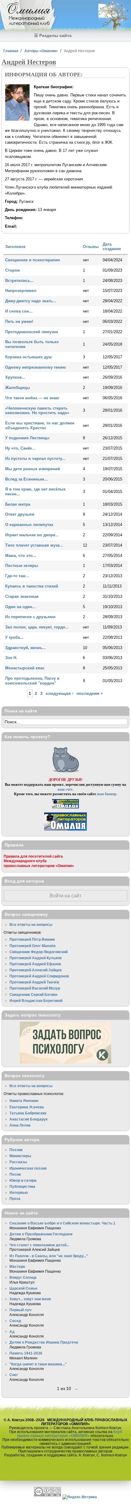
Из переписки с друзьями (30, 617)
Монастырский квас (24, 668)
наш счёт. (65, 789)
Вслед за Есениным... (26, 479)
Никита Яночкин (23, 1101)
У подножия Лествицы (27, 438)
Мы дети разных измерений (32, 469)
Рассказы (18, 1162)
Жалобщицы (17, 387)
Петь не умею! (19, 321)
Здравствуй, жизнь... (25, 647)
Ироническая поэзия (28, 1168)
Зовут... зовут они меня (30, 1299)
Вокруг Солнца (23, 1277)
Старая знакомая (22, 596)
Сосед (15, 1321)
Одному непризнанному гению (35, 367)
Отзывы (91, 246)
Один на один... (20, 606)
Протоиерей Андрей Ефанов (35, 964)
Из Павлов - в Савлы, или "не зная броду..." (48, 1256)
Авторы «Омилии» (41, 51)
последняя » (89, 693)
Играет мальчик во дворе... (32, 535)
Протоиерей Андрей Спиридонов (39, 976)
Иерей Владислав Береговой (35, 1001)
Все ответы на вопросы (30, 924)
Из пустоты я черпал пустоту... (35, 458)
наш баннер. (107, 793)
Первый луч (20, 1310)
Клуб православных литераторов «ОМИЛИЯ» (69, 1434)
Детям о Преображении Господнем (41, 1234)
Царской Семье (23, 1288)
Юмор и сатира (23, 1180)
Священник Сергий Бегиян (33, 994)
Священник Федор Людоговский (38, 952)
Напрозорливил (20, 290)
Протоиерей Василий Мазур (34, 988)
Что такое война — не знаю (32, 398)
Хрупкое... (15, 377)
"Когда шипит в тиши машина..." (38, 1364)
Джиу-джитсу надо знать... (30, 301)
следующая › (59, 693)
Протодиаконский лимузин (31, 332)
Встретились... (19, 280)
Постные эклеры (21, 565)
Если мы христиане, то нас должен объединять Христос (39, 425)
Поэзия (16, 1150)
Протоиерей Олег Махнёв (32, 946)
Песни (15, 1174)
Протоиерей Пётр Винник (32, 939)
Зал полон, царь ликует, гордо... (37, 627)
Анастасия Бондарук (28, 1119)
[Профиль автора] (17, 119)
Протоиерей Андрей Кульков (35, 958)
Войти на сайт (65, 895)
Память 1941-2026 (25, 1353)
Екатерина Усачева (26, 1107)
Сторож (12, 270)
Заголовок (15, 246)
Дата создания (112, 246)
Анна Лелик (19, 1125)
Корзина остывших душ (28, 357)
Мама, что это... (20, 555)
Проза (14, 1199)
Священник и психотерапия (32, 260)
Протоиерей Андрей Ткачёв (34, 982)
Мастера (17, 1266)
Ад (12, 1332)
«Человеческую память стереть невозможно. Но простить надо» (37, 410)
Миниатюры (20, 1156)
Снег (13, 1375)
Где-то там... (17, 576)
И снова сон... (19, 311)
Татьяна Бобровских (28, 1113)
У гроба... (14, 637)
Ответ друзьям (19, 514)
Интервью (18, 1192)
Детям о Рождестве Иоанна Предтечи (43, 1342)
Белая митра (17, 504)
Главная (10, 51)
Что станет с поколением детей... (39, 1245)
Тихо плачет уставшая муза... (34, 545)
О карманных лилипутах (29, 524)
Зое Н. (11, 657)
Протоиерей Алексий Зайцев (35, 970)
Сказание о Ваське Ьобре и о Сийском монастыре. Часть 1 (62, 1223)
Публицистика (22, 1186)
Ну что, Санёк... (20, 448)
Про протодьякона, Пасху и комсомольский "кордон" (32, 680)
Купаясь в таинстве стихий (31, 586)
